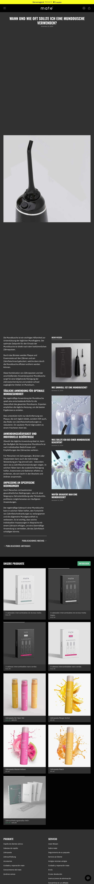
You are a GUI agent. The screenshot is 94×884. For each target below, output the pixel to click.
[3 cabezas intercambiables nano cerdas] (24, 643)
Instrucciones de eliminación (59, 878)
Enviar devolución (55, 874)
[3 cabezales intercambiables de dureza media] (24, 589)
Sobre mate (52, 848)
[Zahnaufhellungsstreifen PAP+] (24, 797)
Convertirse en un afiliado (58, 883)
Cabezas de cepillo (10, 848)
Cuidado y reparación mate (13, 865)
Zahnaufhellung (9, 857)
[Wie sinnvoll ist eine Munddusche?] (71, 362)
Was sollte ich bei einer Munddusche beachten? (71, 441)
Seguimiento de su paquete (59, 852)
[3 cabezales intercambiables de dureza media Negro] (69, 589)
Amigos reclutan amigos (57, 861)
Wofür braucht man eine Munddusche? (64, 496)
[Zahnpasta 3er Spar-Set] (24, 694)
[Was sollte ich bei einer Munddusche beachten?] (71, 414)
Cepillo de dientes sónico (13, 844)
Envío (50, 870)
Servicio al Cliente (55, 857)
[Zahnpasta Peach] (69, 746)
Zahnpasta (7, 852)
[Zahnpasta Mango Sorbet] (69, 694)
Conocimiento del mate (12, 870)
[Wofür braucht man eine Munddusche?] (71, 469)
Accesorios (7, 861)
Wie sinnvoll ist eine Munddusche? (69, 387)
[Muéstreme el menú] (4, 8)
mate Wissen (53, 844)
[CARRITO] (89, 8)
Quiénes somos (9, 874)
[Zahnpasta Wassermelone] (24, 746)
